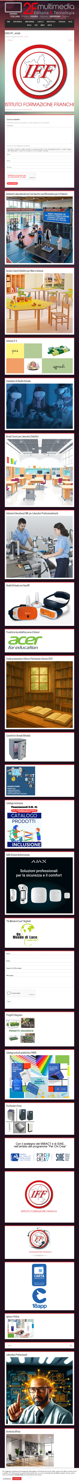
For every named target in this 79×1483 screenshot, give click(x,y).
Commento (10, 125)
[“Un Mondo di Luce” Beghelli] (25, 935)
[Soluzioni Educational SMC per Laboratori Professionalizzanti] (39, 546)
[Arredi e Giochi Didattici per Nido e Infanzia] (39, 303)
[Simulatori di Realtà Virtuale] (39, 406)
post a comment (28, 109)
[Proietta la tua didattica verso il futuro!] (25, 642)
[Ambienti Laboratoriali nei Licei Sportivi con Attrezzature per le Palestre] (39, 229)
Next (71, 40)
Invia (8, 1001)
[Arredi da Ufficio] (30, 1450)
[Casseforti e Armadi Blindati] (17, 749)
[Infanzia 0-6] (39, 358)
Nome (9, 154)
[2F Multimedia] (39, 10)
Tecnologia (61, 22)
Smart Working (29, 22)
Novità (50, 25)
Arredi (43, 25)
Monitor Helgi (51, 22)
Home (8, 22)
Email (9, 161)
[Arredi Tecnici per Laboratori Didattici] (39, 472)
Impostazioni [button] (7, 1478)
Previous (9, 40)
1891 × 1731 (24, 36)
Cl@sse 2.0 (40, 22)
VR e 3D (70, 22)
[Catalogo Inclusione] (24, 826)
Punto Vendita (17, 22)
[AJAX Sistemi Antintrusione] (39, 885)
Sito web (9, 167)
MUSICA (29, 25)
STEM (35, 25)
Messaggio (9, 975)
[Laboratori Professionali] (39, 1390)
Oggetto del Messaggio (14, 968)
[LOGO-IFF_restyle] (39, 75)
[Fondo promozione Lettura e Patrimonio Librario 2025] (39, 694)
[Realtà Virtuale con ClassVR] (39, 606)
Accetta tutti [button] (16, 1478)
